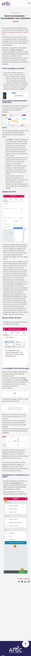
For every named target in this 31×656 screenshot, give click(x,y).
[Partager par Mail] (29, 582)
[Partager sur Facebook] (19, 582)
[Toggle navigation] (29, 3)
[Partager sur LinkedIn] (25, 582)
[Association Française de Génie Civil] (6, 3)
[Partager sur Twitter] (22, 582)
